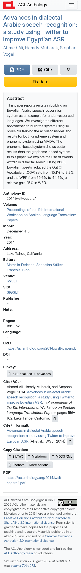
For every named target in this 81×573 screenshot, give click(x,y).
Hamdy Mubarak (41, 47)
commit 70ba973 (23, 565)
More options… (40, 465)
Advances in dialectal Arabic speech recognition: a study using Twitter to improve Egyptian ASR (41, 397)
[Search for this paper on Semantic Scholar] (68, 70)
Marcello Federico (21, 265)
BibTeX (18, 456)
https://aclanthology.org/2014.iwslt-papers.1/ (41, 348)
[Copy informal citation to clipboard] (70, 441)
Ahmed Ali (13, 47)
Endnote (19, 465)
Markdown (39, 456)
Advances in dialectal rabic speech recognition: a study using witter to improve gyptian (40, 28)
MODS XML (64, 456)
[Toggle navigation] (72, 5)
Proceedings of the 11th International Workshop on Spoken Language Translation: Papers (41, 215)
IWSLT (12, 281)
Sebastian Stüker (49, 265)
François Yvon (18, 270)
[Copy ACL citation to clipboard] (55, 418)
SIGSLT (13, 292)
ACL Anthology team (18, 553)
